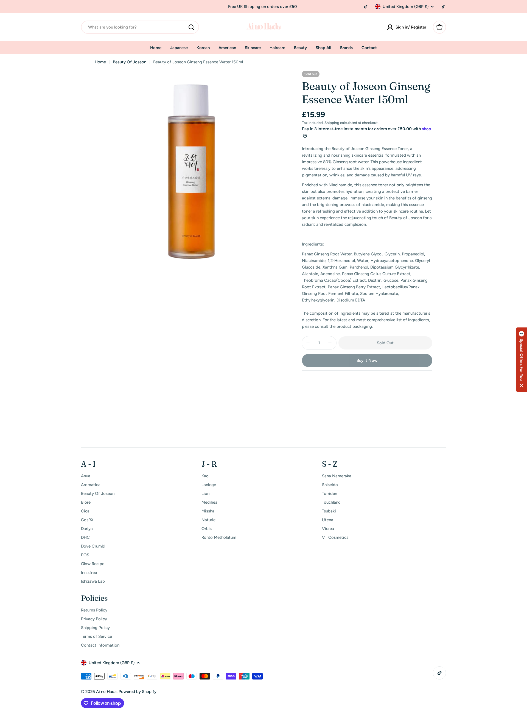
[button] (521, 359)
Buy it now (367, 360)
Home (100, 62)
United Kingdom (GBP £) (405, 6)
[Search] (191, 27)
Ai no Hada (106, 691)
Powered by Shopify (137, 691)
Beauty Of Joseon (129, 62)
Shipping (331, 122)
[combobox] (140, 27)
